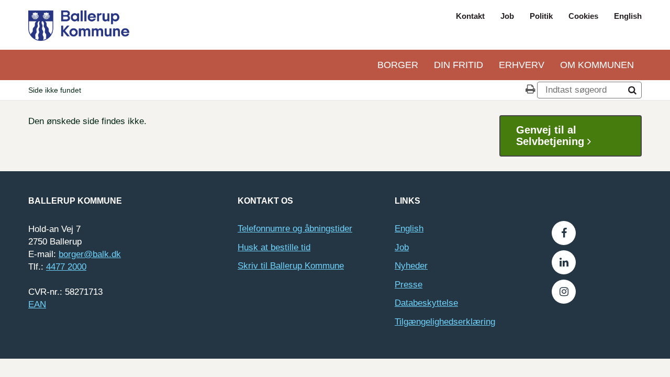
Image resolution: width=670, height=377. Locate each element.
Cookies (583, 16)
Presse (408, 285)
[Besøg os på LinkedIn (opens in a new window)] (564, 262)
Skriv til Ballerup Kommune (291, 266)
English (628, 16)
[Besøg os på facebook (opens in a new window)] (564, 233)
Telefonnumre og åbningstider (295, 229)
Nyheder (411, 266)
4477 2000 (66, 267)
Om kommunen (597, 65)
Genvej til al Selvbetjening (551, 135)
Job (507, 16)
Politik (541, 16)
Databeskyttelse (426, 303)
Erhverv (521, 65)
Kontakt (470, 16)
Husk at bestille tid (274, 247)
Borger (397, 65)
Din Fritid (458, 65)
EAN (37, 304)
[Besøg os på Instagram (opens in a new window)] (564, 292)
